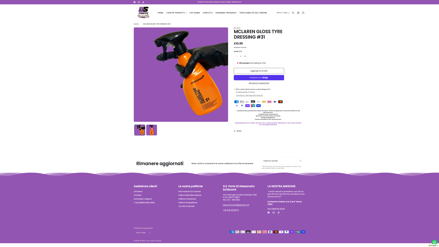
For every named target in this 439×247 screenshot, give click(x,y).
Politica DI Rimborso (187, 199)
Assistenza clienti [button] (145, 186)
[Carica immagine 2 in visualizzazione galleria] (151, 130)
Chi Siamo (138, 191)
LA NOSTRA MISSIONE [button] (281, 186)
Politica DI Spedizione (187, 202)
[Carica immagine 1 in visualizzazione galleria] (139, 130)
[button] (176, 12)
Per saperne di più (276, 208)
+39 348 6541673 (231, 210)
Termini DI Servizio (186, 206)
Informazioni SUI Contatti (189, 191)
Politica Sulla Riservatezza (189, 195)
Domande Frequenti (143, 199)
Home (136, 24)
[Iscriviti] (300, 161)
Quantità (238, 51)
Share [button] (239, 131)
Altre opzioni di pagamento (259, 83)
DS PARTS (143, 241)
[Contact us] (434, 242)
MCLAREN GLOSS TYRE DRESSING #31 (157, 24)
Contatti (137, 195)
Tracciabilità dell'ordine (144, 202)
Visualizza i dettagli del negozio (249, 95)
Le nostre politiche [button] (190, 186)
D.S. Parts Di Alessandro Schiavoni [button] (238, 188)
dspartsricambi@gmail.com (236, 205)
